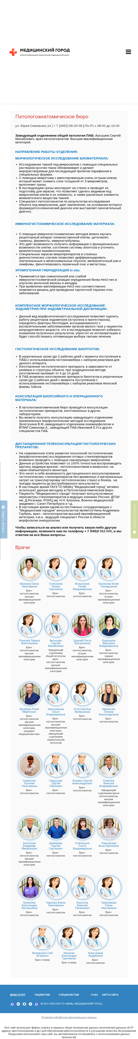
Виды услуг (18, 994)
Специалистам (69, 994)
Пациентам (42, 994)
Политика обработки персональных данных (69, 1017)
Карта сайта (110, 994)
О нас (94, 994)
